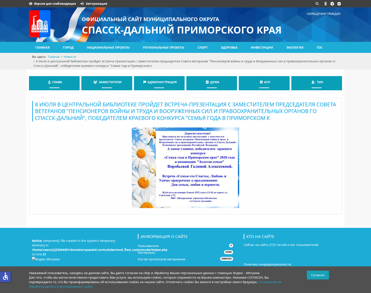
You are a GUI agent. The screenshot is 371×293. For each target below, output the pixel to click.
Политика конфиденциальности (267, 264)
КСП (267, 82)
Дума (214, 82)
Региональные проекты (163, 47)
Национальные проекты (108, 47)
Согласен (318, 275)
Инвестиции (262, 47)
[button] (325, 3)
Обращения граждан (324, 14)
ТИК (320, 82)
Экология (294, 47)
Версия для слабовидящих (55, 4)
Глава (57, 82)
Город (68, 47)
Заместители (110, 82)
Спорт (203, 47)
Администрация (162, 82)
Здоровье (229, 47)
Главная (42, 47)
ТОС (320, 47)
